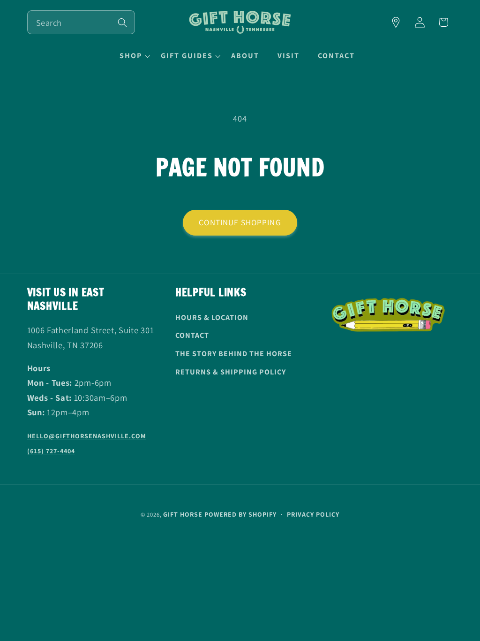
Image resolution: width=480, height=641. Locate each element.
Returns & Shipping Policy (230, 372)
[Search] (123, 23)
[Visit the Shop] (396, 22)
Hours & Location (211, 317)
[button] (133, 56)
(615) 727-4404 (51, 451)
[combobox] (81, 22)
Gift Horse (182, 514)
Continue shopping (240, 222)
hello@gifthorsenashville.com (86, 436)
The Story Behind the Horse (233, 354)
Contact (192, 335)
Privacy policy (313, 514)
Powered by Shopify (240, 514)
